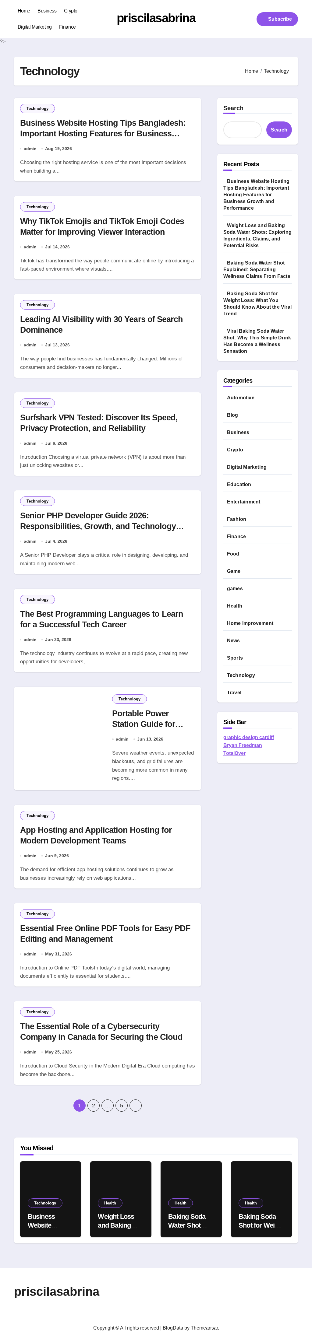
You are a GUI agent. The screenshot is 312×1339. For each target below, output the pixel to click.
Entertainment (244, 501)
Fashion (236, 519)
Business (46, 10)
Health (234, 605)
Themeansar (204, 1327)
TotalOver (234, 753)
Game (234, 571)
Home (24, 10)
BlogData (173, 1327)
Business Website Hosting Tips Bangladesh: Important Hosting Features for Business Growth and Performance (103, 133)
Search (233, 108)
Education (239, 484)
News (233, 640)
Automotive (240, 397)
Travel (234, 692)
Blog (232, 415)
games (235, 588)
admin (30, 148)
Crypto (70, 10)
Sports (235, 658)
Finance (67, 27)
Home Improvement (250, 623)
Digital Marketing (35, 27)
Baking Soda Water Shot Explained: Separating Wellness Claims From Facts (256, 269)
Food (233, 553)
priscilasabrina (156, 18)
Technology (37, 108)
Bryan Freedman (242, 745)
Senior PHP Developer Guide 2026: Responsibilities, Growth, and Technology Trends (98, 526)
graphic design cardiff (248, 737)
